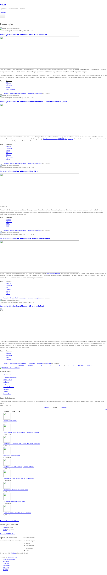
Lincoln (8, 155)
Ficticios (8, 83)
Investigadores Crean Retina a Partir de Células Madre (18, 478)
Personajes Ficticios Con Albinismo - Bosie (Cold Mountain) (23, 35)
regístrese (39, 93)
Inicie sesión (31, 93)
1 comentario (31, 363)
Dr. (7, 287)
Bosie (8, 87)
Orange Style (6, 565)
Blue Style (6, 561)
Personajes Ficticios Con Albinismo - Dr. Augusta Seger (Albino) (25, 238)
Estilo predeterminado (9, 559)
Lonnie (8, 150)
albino (8, 294)
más (106, 409)
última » (89, 365)
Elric (7, 357)
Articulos (6, 411)
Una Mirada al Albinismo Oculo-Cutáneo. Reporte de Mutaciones (21, 443)
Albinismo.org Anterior (10, 377)
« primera (21, 365)
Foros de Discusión (8, 387)
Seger (7, 291)
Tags (19, 411)
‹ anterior (29, 365)
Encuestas (6, 389)
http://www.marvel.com (53, 273)
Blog (4, 384)
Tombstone (9, 157)
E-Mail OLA (7, 394)
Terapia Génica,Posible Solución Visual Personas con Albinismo (21, 432)
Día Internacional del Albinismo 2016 (14, 501)
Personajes (9, 81)
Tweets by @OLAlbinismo (7, 534)
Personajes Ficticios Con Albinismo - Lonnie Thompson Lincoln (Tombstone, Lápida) (33, 102)
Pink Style (6, 567)
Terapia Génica (7, 379)
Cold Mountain (10, 89)
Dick (7, 226)
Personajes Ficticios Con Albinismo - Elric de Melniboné (22, 306)
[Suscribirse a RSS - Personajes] (10, 367)
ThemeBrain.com (12, 557)
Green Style (6, 563)
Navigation (3, 12)
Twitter (5, 530)
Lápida (8, 159)
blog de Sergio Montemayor (18, 93)
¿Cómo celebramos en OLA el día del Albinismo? (17, 512)
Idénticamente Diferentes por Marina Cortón (15, 489)
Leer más (5, 93)
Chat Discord (7, 375)
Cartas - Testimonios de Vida (11, 455)
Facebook (5, 527)
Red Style (5, 570)
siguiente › (81, 365)
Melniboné (9, 359)
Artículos (6, 382)
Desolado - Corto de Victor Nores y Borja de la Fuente (18, 466)
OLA (3, 4)
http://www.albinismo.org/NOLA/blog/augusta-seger (58, 139)
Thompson (9, 153)
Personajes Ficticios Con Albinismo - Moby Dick (19, 171)
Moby (8, 224)
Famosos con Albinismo (10, 420)
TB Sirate (13, 553)
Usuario (5, 391)
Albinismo (9, 85)
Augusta (8, 289)
